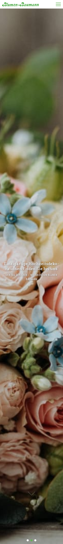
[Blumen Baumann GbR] (20, 4)
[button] (28, 540)
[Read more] (31, 487)
